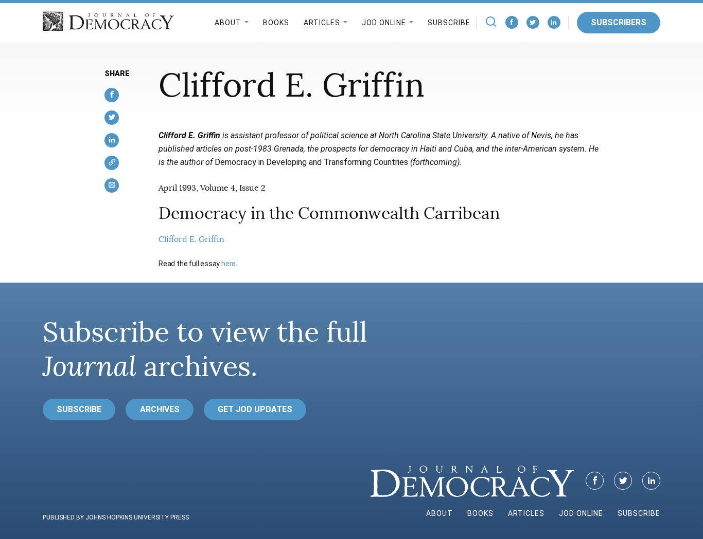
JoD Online (384, 22)
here (228, 263)
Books (276, 22)
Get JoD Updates (255, 409)
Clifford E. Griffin (191, 239)
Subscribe (449, 22)
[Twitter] (532, 22)
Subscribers (618, 22)
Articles (322, 22)
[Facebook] (511, 22)
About (228, 22)
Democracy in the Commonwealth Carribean (329, 213)
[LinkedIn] (554, 22)
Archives (160, 409)
